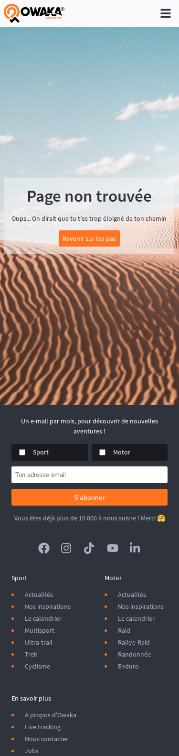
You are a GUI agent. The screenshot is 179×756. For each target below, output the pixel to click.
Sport (41, 452)
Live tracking (43, 727)
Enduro (128, 666)
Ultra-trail (39, 642)
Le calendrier (43, 618)
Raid (124, 630)
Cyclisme (37, 666)
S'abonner (89, 497)
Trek (31, 654)
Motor (121, 452)
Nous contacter (46, 738)
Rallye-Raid (134, 642)
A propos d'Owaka (50, 715)
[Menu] (165, 13)
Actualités (39, 594)
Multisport (39, 630)
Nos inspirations (48, 606)
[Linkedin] (135, 548)
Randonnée (134, 654)
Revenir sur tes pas (89, 238)
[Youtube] (112, 548)
